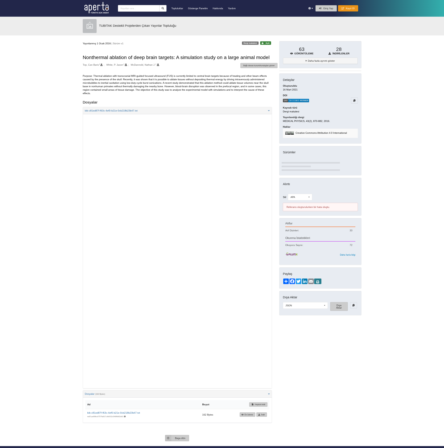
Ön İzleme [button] (248, 415)
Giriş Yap (328, 8)
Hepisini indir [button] (259, 404)
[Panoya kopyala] (354, 100)
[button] (310, 8)
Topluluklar (177, 8)
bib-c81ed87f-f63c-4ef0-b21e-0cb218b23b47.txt (113, 412)
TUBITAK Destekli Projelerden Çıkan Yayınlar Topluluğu (137, 25)
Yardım (232, 8)
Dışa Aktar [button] (339, 306)
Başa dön (180, 438)
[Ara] (162, 8)
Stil (284, 197)
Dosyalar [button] (95, 393)
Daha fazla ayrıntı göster (321, 60)
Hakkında (218, 8)
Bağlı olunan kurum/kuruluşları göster (259, 65)
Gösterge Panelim (198, 8)
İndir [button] (263, 415)
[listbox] (300, 197)
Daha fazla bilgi (347, 255)
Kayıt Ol (350, 8)
